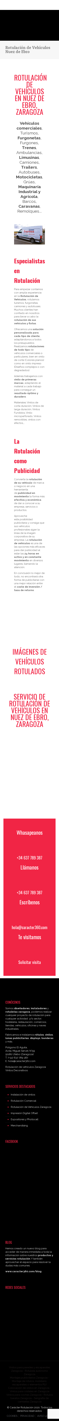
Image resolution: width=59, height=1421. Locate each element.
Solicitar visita (29, 962)
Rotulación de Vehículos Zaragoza (31, 1107)
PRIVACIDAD (27, 1415)
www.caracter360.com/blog (23, 1271)
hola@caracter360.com (29, 927)
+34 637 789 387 (29, 858)
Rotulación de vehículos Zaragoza (25, 1067)
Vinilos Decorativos (16, 1070)
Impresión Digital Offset (24, 1113)
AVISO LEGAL (44, 1415)
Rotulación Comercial (23, 1100)
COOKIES (12, 1415)
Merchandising (19, 1125)
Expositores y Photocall (24, 1119)
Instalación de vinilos (23, 1094)
